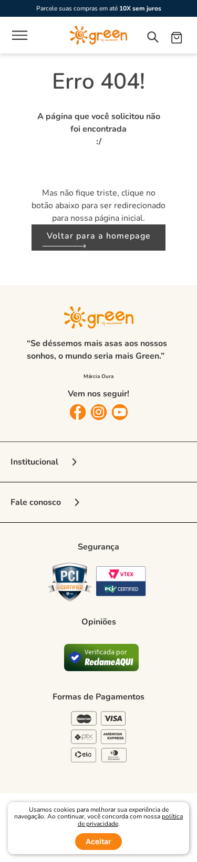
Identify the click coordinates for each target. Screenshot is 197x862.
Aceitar (98, 841)
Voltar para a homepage (99, 236)
